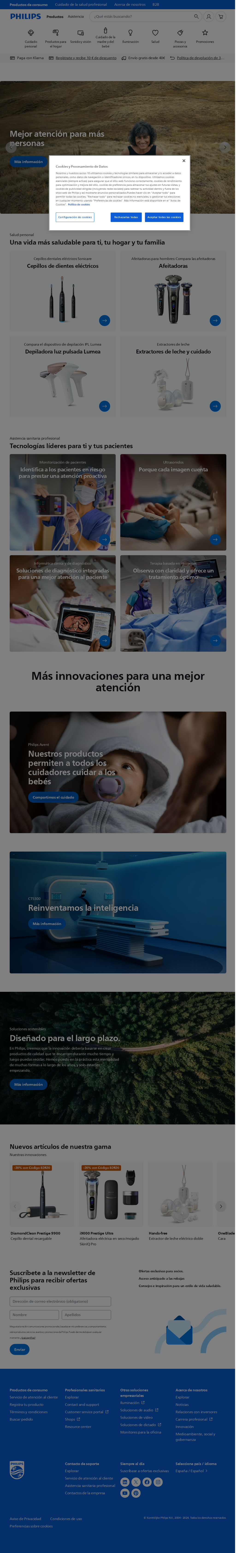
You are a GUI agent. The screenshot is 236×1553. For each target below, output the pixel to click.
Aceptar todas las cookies (164, 217)
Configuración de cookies (75, 217)
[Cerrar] (184, 161)
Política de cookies (79, 204)
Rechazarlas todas (126, 217)
